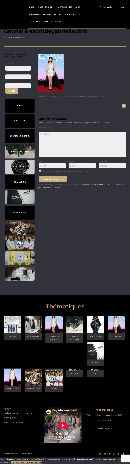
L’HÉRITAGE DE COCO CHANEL (18, 413)
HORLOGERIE (34, 14)
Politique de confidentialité (31, 462)
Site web (103, 162)
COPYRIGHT (9, 418)
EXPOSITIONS (34, 21)
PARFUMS (58, 14)
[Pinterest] (105, 454)
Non (17, 462)
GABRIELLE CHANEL (46, 7)
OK (13, 462)
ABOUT (7, 409)
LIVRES (45, 21)
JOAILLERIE (47, 14)
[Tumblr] (109, 454)
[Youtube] (114, 454)
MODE (77, 7)
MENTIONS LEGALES (13, 422)
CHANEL (31, 7)
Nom (41, 162)
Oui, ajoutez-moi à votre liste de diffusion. (64, 171)
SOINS (81, 14)
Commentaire (46, 128)
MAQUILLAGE (70, 14)
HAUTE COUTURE (64, 7)
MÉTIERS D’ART (57, 21)
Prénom (9, 63)
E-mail (73, 162)
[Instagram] (100, 454)
